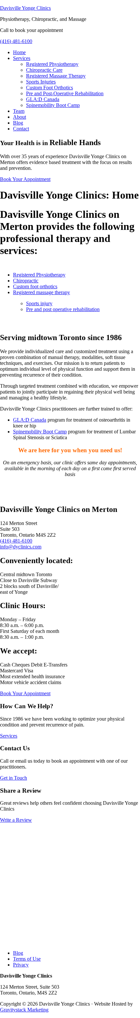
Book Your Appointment (25, 179)
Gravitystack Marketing (24, 1009)
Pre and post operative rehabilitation (63, 309)
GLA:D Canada (29, 420)
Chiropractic (25, 280)
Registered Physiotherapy (39, 274)
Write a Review (16, 820)
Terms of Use (27, 959)
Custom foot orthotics (35, 286)
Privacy (21, 964)
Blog (18, 953)
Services (8, 736)
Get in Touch (13, 778)
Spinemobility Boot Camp (40, 431)
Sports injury (39, 303)
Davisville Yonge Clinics (25, 8)
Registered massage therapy (41, 292)
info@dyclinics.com (20, 546)
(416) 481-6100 (16, 41)
